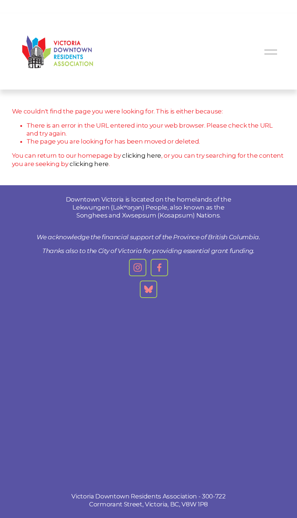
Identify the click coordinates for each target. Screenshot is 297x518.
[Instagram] (137, 267)
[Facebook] (159, 267)
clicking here (141, 155)
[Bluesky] (148, 289)
